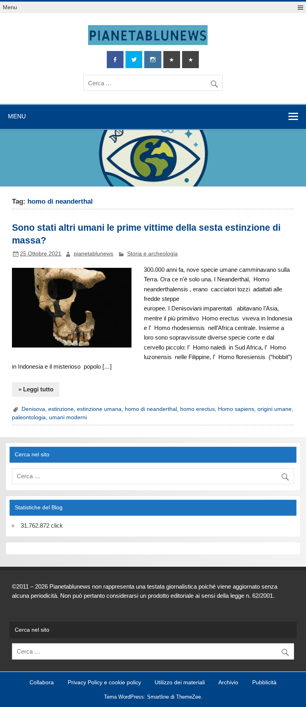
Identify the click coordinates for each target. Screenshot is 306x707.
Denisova (33, 409)
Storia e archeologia (152, 254)
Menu (10, 7)
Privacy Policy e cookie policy (104, 682)
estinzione (61, 409)
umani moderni (68, 417)
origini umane (274, 409)
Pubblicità (264, 682)
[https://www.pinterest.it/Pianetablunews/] (171, 59)
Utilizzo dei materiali (180, 682)
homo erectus (197, 409)
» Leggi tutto (35, 389)
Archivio (228, 682)
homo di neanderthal (151, 409)
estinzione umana (99, 409)
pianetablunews (93, 254)
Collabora (41, 682)
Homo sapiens (236, 409)
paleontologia (29, 417)
